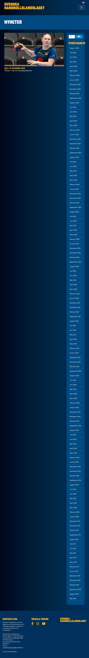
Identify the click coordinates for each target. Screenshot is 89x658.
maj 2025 (73, 116)
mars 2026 (73, 71)
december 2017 (75, 521)
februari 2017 (74, 567)
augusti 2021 (74, 321)
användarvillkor (12, 651)
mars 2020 (73, 398)
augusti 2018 (74, 485)
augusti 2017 (74, 539)
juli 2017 (73, 544)
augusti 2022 (74, 266)
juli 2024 (73, 162)
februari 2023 (75, 239)
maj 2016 (73, 599)
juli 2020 (73, 380)
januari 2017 (74, 571)
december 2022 (75, 248)
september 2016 (75, 589)
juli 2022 (73, 271)
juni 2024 (73, 166)
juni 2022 (73, 276)
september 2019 (75, 426)
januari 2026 (74, 80)
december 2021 (75, 303)
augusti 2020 (74, 376)
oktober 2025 (74, 94)
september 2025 (75, 98)
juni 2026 (73, 57)
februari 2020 (75, 403)
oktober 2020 (74, 367)
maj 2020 (73, 389)
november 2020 (75, 362)
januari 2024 (74, 189)
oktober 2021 (74, 312)
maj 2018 (73, 498)
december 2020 (75, 357)
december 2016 (75, 576)
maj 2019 (73, 444)
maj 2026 (73, 62)
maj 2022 (73, 280)
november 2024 (75, 144)
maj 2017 (73, 553)
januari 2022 (74, 298)
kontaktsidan (6, 630)
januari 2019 (74, 462)
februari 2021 (74, 348)
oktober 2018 (74, 476)
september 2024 (75, 153)
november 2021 (75, 307)
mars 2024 (73, 180)
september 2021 (75, 316)
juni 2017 (73, 548)
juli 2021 (73, 326)
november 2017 (75, 526)
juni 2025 (73, 112)
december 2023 (75, 194)
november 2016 (75, 580)
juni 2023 (73, 221)
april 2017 (73, 558)
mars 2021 (73, 344)
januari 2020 (74, 407)
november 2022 (75, 253)
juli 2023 (73, 216)
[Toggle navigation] (82, 7)
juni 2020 (73, 385)
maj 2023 (73, 225)
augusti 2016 (74, 594)
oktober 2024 (74, 148)
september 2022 (75, 262)
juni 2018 (73, 494)
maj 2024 (73, 171)
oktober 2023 (74, 203)
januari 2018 (74, 517)
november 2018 (75, 471)
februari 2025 (75, 130)
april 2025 (73, 121)
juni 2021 (73, 330)
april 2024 (73, 175)
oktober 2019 (74, 421)
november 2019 (75, 417)
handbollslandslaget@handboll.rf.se (13, 647)
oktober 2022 (74, 257)
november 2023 (75, 198)
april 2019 (73, 448)
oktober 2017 (74, 530)
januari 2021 (74, 353)
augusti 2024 (74, 157)
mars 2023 (73, 235)
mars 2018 (73, 508)
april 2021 (73, 339)
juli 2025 (73, 107)
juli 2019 (73, 435)
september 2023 (75, 207)
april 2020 (73, 394)
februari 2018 (74, 512)
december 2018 (75, 467)
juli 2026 (73, 53)
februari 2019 (74, 457)
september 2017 (75, 535)
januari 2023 (74, 244)
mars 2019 (73, 453)
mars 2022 (73, 289)
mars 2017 (73, 562)
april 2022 (73, 285)
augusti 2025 (74, 103)
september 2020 (75, 371)
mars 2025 (73, 125)
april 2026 (73, 66)
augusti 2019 (74, 430)
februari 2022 (75, 294)
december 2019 (75, 412)
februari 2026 (75, 75)
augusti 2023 (74, 212)
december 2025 (75, 84)
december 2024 (75, 139)
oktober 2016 (74, 585)
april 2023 (73, 230)
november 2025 (75, 89)
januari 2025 (74, 134)
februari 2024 (75, 185)
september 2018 (75, 480)
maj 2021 (73, 335)
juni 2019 (73, 439)
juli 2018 (73, 489)
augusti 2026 (74, 48)
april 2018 (73, 503)
